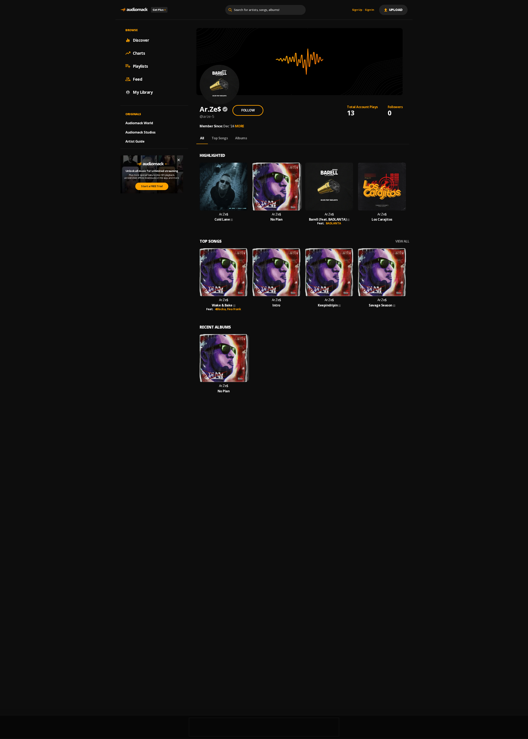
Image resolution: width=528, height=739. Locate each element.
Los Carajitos (382, 219)
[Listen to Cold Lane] (224, 186)
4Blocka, (221, 309)
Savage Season (380, 305)
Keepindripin (328, 305)
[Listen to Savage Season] (382, 272)
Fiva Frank (234, 309)
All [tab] (202, 138)
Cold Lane (222, 219)
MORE (239, 126)
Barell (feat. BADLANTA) (328, 219)
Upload (396, 9)
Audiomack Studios (140, 132)
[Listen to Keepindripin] (329, 272)
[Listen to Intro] (276, 272)
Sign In (369, 10)
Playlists (140, 66)
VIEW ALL (402, 241)
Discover (141, 40)
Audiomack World (139, 123)
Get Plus (159, 10)
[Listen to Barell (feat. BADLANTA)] (329, 186)
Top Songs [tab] (220, 138)
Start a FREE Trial (152, 186)
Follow (248, 110)
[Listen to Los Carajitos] (382, 186)
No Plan (276, 219)
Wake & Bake (222, 305)
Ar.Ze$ (223, 214)
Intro (276, 305)
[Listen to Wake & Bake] (224, 272)
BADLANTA (333, 223)
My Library (143, 92)
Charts (139, 53)
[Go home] (134, 10)
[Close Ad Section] (179, 160)
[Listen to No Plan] (276, 186)
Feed (137, 79)
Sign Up (357, 10)
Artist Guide (134, 141)
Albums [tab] (241, 138)
